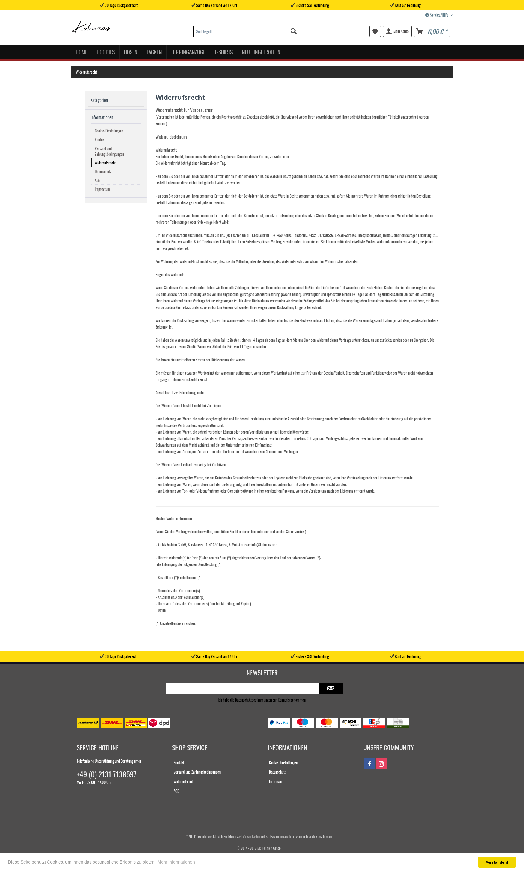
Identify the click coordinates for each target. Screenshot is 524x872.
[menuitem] (246, 31)
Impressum (102, 189)
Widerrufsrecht (105, 163)
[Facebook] (369, 763)
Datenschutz (103, 171)
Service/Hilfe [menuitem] (439, 15)
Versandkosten (251, 836)
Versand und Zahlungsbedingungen (109, 151)
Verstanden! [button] (497, 862)
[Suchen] (293, 31)
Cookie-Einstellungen (109, 131)
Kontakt (100, 139)
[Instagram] (381, 763)
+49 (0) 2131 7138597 (106, 774)
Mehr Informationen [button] (176, 862)
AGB (97, 180)
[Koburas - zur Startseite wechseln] (91, 29)
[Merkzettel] (375, 31)
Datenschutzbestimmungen (253, 700)
